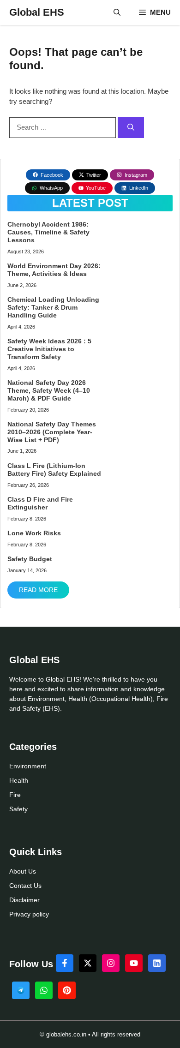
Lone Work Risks (34, 533)
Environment (27, 766)
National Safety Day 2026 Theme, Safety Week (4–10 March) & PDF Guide (48, 390)
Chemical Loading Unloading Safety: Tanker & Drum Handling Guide (53, 307)
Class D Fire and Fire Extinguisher (40, 503)
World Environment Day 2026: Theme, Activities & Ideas (54, 269)
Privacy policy (29, 914)
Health (18, 780)
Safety (18, 809)
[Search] (131, 127)
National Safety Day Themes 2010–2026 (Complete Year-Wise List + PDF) (51, 431)
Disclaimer (24, 900)
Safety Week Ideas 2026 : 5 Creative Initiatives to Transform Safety (49, 348)
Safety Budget (29, 559)
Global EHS (36, 12)
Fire (15, 794)
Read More (38, 589)
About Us (22, 871)
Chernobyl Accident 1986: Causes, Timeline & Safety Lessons (48, 232)
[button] (117, 12)
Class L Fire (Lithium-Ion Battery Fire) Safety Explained (54, 469)
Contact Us (25, 885)
